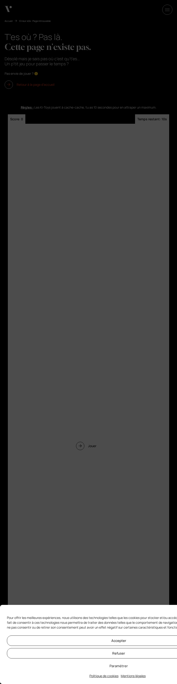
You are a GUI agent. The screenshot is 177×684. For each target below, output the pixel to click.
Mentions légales (133, 676)
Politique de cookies (103, 676)
